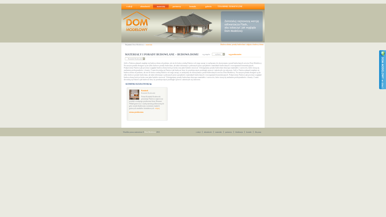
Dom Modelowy (138, 45)
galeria (208, 6)
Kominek (148, 92)
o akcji (129, 6)
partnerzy (177, 6)
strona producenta (136, 112)
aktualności (145, 6)
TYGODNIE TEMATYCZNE (230, 6)
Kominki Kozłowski (135, 59)
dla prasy (258, 132)
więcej (157, 108)
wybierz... (218, 54)
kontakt (192, 6)
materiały (161, 6)
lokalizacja (239, 132)
